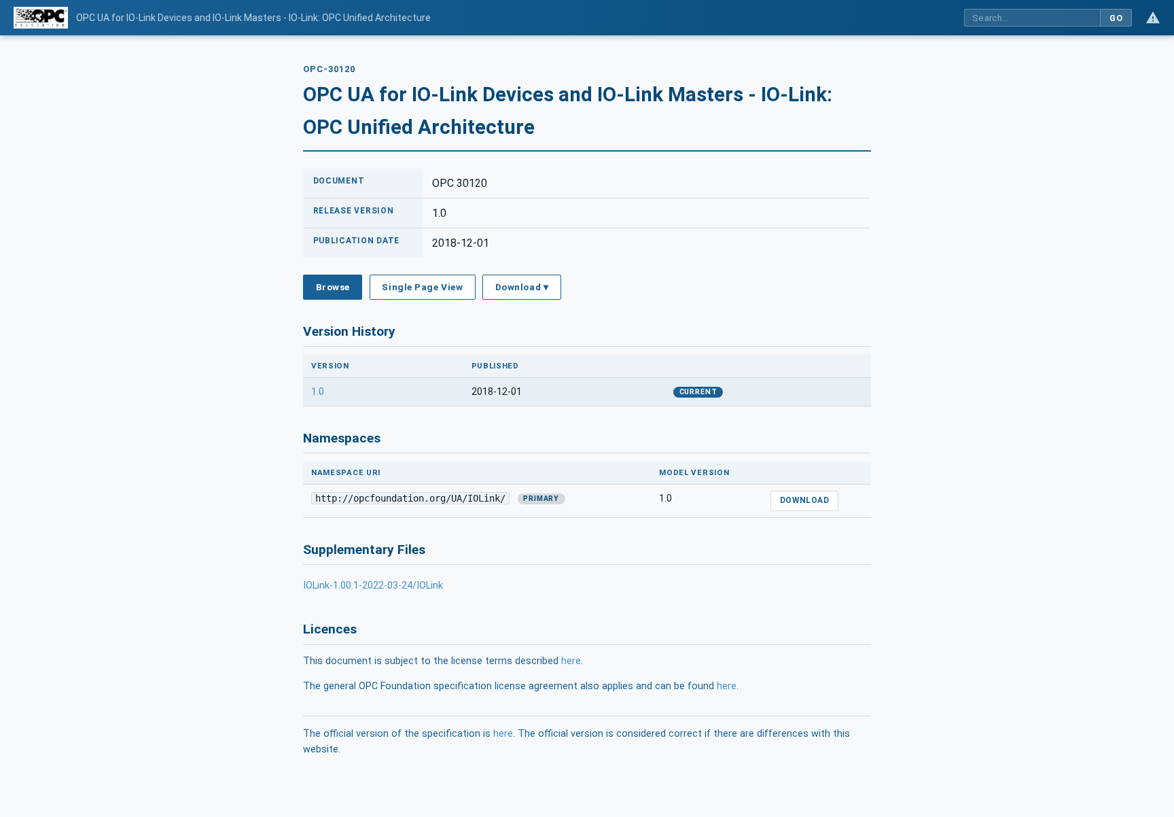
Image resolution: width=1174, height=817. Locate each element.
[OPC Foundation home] (41, 18)
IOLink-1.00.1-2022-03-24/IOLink (373, 585)
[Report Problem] (1152, 17)
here (571, 661)
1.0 (317, 392)
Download (805, 500)
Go (1115, 18)
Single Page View (422, 286)
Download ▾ (521, 286)
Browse (333, 286)
